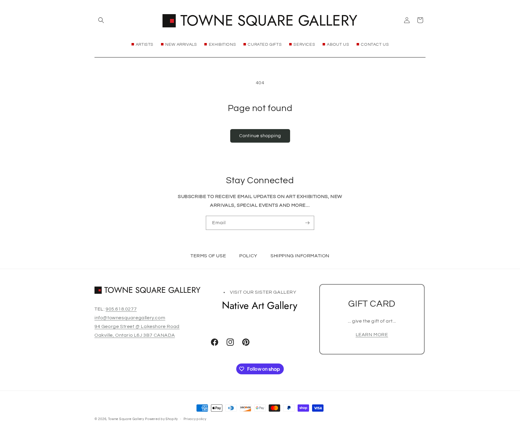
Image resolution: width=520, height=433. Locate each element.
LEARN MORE (372, 334)
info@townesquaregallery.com (129, 317)
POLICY (248, 255)
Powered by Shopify (161, 419)
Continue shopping (260, 136)
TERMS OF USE (208, 255)
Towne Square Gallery (126, 419)
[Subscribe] (307, 223)
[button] (101, 20)
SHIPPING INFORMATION (300, 255)
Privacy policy (195, 419)
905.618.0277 (121, 309)
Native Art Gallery (260, 306)
